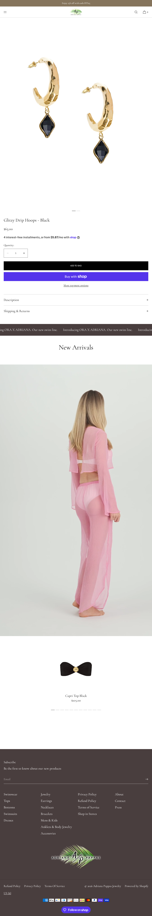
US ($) (7, 893)
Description (11, 300)
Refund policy (12, 886)
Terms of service (54, 886)
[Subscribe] (143, 779)
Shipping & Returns (17, 311)
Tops (7, 801)
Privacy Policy (87, 794)
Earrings (46, 801)
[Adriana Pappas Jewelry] (76, 12)
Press (118, 807)
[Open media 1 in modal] (76, 113)
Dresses (8, 820)
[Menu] (8, 12)
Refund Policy (87, 801)
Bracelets (46, 814)
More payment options (76, 285)
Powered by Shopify (136, 886)
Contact (120, 801)
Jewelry (45, 794)
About (119, 794)
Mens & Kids (49, 820)
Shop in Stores (87, 814)
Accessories (48, 833)
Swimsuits (10, 814)
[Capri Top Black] (76, 668)
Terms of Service (88, 807)
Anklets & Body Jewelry (56, 827)
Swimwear (10, 794)
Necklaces (47, 807)
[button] (136, 12)
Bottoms (9, 807)
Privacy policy (32, 886)
